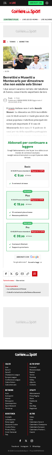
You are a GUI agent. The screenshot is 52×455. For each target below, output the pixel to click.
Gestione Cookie (11, 425)
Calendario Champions (38, 425)
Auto (7, 393)
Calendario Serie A (37, 422)
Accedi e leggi (33, 262)
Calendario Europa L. (37, 427)
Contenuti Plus (11, 20)
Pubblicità (33, 401)
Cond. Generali (10, 432)
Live (14, 3)
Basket (32, 372)
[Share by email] (22, 273)
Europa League (11, 377)
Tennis (12, 42)
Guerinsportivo (10, 403)
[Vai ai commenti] (34, 273)
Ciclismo (33, 385)
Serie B (7, 372)
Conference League (12, 380)
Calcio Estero (10, 382)
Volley (32, 380)
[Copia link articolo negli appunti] (27, 273)
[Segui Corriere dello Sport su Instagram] (31, 440)
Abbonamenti (35, 393)
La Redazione (10, 420)
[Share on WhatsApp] (16, 273)
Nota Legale (9, 422)
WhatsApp (36, 446)
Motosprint (9, 401)
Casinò (32, 432)
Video (32, 417)
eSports (33, 382)
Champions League (12, 375)
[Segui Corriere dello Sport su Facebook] (20, 440)
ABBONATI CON (23, 257)
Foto (31, 420)
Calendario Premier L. (38, 430)
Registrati (33, 408)
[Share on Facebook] (6, 273)
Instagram (24, 446)
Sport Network (10, 406)
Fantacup (8, 408)
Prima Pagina (34, 396)
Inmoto (7, 398)
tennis (11, 108)
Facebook (15, 446)
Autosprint (9, 396)
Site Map (33, 406)
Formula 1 (33, 367)
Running (33, 377)
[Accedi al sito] (47, 3)
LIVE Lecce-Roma (30, 20)
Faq (6, 434)
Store (32, 398)
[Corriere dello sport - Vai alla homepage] (26, 11)
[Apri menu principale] (5, 3)
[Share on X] (11, 273)
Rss (31, 403)
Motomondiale (35, 370)
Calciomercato (10, 385)
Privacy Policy (10, 430)
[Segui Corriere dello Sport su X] (26, 440)
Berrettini (24, 42)
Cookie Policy (10, 427)
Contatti (8, 417)
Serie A (8, 370)
